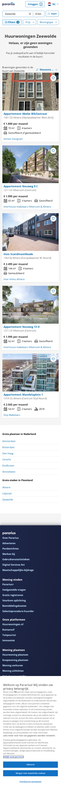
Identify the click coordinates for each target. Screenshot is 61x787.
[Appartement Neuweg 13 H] (30, 304)
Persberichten (10, 548)
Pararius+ (8, 584)
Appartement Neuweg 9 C (21, 186)
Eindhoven (8, 465)
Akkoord (31, 764)
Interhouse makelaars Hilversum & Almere (27, 206)
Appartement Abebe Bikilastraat (25, 113)
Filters (11, 22)
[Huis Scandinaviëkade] (30, 232)
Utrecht (6, 459)
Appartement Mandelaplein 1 (23, 394)
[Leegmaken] (30, 14)
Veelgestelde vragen (14, 589)
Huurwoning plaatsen (15, 654)
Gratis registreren (12, 595)
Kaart (54, 13)
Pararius (8, 4)
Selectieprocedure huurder (18, 611)
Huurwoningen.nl (12, 624)
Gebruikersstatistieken (16, 559)
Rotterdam (8, 447)
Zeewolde (7, 499)
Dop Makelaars (12, 415)
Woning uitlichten (13, 670)
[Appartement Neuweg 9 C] (30, 164)
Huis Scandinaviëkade (18, 254)
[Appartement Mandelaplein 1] (30, 372)
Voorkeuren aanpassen (31, 781)
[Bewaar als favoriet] (53, 78)
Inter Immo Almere (14, 279)
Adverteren (9, 543)
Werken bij (8, 554)
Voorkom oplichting (14, 600)
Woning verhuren (12, 665)
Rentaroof (8, 629)
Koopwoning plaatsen (15, 660)
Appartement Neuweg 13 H (22, 327)
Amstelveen (8, 471)
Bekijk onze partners (13, 756)
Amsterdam (9, 441)
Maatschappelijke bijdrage (18, 570)
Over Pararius (10, 538)
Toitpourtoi (9, 635)
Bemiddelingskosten (14, 605)
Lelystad (7, 493)
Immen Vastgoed (13, 139)
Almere (6, 487)
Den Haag (7, 453)
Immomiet (8, 640)
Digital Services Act (13, 564)
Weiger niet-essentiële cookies (30, 773)
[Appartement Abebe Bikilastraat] (30, 91)
